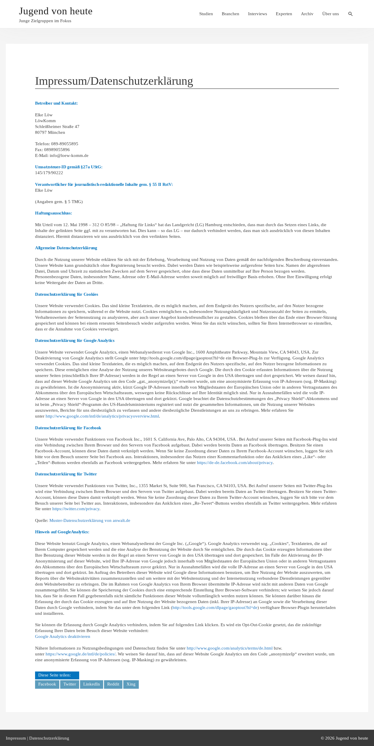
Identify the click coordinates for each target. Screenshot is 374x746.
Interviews (257, 13)
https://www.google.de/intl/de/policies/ (80, 654)
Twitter (69, 684)
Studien (206, 13)
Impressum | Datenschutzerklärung (37, 738)
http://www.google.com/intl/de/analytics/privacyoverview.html (102, 416)
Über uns (330, 13)
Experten (284, 13)
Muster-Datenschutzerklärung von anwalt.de (89, 520)
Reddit (113, 684)
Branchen (230, 13)
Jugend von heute (56, 11)
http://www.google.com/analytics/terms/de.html (230, 648)
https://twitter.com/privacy (75, 508)
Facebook (47, 684)
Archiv (307, 13)
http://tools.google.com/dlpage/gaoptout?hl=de (214, 607)
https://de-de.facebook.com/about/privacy (235, 462)
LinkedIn (91, 684)
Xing (131, 684)
